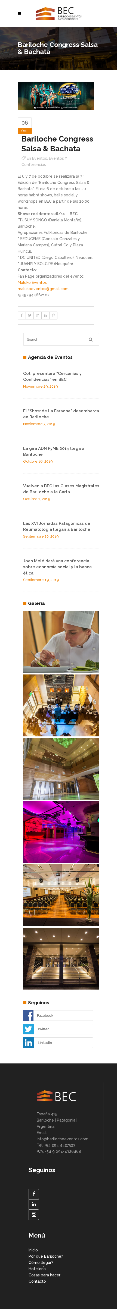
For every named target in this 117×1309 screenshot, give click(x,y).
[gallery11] (61, 832)
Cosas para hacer (44, 1275)
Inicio (33, 1250)
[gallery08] (61, 642)
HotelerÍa (37, 1269)
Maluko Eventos (32, 282)
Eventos (39, 158)
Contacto (37, 1281)
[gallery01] (61, 959)
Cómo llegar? (41, 1262)
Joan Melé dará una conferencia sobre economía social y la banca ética (57, 567)
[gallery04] (61, 769)
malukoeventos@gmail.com (43, 289)
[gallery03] (61, 705)
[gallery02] (61, 895)
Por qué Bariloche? (46, 1256)
